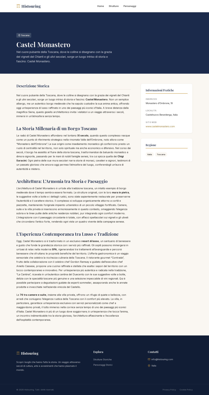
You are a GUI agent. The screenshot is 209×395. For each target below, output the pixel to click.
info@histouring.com (162, 359)
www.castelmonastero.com (160, 126)
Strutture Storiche (102, 359)
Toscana (161, 154)
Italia (149, 154)
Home (100, 6)
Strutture (114, 6)
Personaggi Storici (102, 364)
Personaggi (129, 6)
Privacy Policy (169, 389)
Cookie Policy (186, 389)
